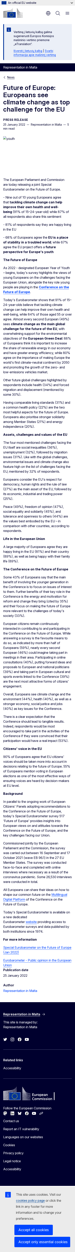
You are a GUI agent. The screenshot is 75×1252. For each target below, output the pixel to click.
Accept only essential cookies (43, 1242)
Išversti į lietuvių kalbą (28, 50)
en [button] (48, 13)
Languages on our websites (23, 1137)
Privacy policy (13, 1153)
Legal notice (12, 1161)
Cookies (9, 1145)
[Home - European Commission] (13, 13)
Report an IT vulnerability (21, 1129)
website (31, 922)
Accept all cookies (33, 1230)
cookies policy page (30, 1201)
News (11, 77)
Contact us (11, 1121)
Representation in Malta (20, 991)
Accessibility (12, 1068)
